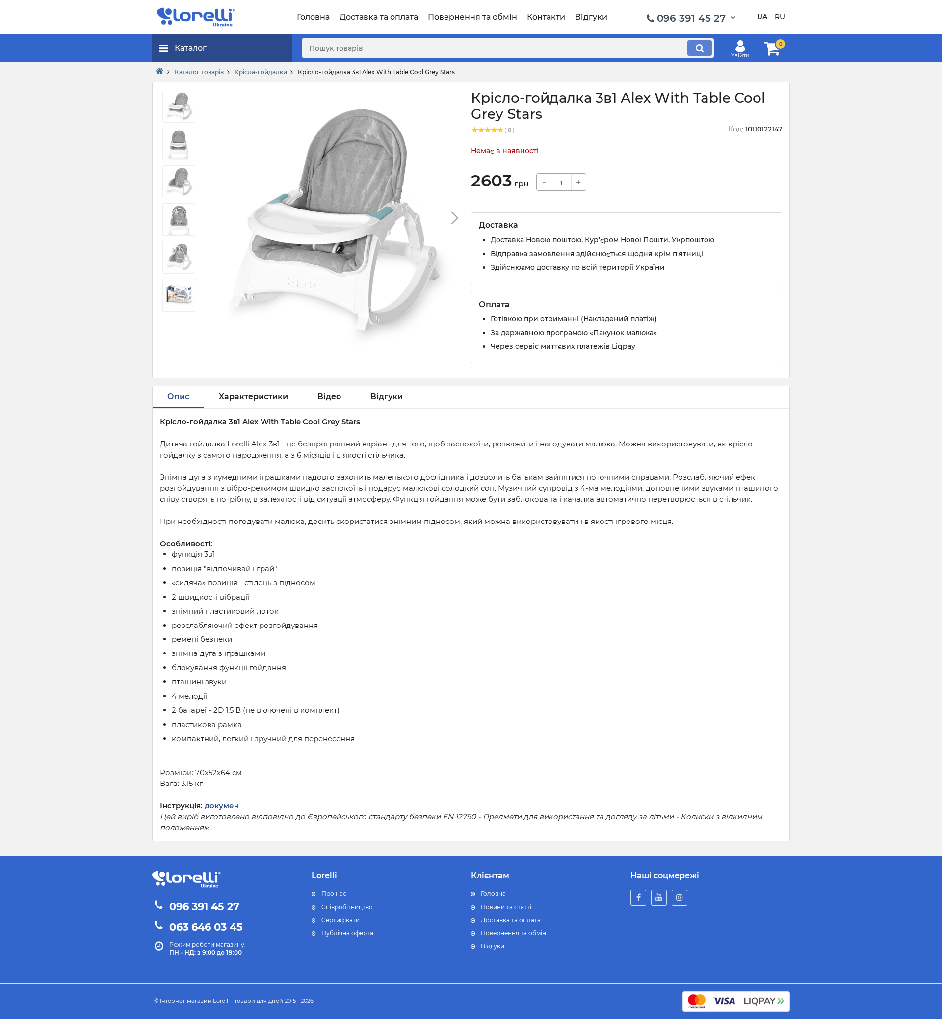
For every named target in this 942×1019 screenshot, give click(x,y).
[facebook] (638, 898)
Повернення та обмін (513, 933)
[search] (699, 48)
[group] (333, 221)
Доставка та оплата (511, 920)
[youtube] (659, 898)
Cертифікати (340, 920)
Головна (493, 893)
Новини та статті (506, 907)
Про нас (333, 893)
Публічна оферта (347, 933)
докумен (222, 805)
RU (780, 16)
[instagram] (679, 898)
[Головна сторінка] (160, 72)
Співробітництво (347, 907)
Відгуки (492, 946)
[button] (454, 218)
